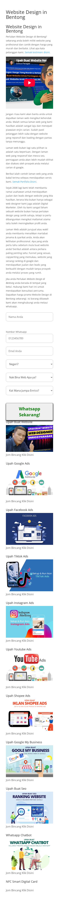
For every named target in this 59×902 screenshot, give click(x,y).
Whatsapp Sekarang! (29, 412)
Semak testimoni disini (37, 52)
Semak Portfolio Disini (24, 181)
